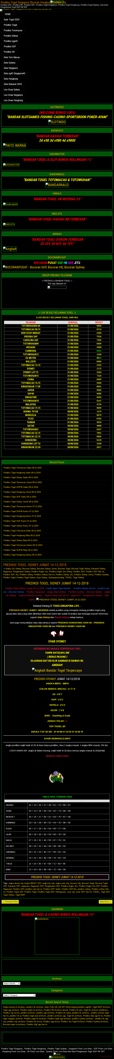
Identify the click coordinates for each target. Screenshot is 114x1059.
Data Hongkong (11, 78)
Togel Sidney (78, 577)
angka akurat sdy (16, 883)
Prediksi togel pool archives (34, 1016)
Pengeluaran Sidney (21, 571)
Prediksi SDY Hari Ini (95, 571)
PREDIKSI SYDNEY (45, 679)
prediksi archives (28, 1013)
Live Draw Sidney (12, 89)
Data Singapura (11, 68)
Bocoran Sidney (29, 569)
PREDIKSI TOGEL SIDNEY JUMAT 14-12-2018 (34, 565)
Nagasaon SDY (37, 886)
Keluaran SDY (14, 886)
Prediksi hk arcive (34, 1021)
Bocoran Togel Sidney (80, 569)
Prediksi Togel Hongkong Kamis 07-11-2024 (22, 516)
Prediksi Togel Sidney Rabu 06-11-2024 (20, 540)
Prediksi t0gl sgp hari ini (37, 1024)
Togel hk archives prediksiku (95, 1010)
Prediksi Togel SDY (46, 892)
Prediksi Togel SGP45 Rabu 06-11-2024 (21, 550)
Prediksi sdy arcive (11, 1013)
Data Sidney (43, 617)
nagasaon (25, 886)
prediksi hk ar (15, 1016)
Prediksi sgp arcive (51, 1021)
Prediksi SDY (79, 571)
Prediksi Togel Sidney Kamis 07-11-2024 (21, 526)
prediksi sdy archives (16, 1021)
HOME (8, 14)
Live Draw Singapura (13, 95)
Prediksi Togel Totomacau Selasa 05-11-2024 (23, 545)
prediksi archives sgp (56, 1016)
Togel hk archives (74, 1016)
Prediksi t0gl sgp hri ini (93, 1016)
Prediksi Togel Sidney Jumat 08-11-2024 (21, 502)
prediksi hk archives (34, 1007)
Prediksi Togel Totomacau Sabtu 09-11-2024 (22, 468)
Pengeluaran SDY (52, 886)
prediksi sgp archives (45, 1013)
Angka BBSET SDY (32, 883)
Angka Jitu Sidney (13, 569)
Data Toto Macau (12, 57)
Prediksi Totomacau (13, 30)
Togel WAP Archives (101, 1007)
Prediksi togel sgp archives (59, 1018)
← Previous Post (10, 902)
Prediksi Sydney (102, 574)
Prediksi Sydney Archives (97, 1021)
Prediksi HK (9, 51)
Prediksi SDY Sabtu (52, 889)
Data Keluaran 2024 (13, 84)
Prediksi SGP (10, 46)
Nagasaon (7, 571)
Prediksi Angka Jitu (39, 571)
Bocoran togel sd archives (14, 1024)
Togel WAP (20, 895)
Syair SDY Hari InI (84, 892)
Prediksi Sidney (11, 35)
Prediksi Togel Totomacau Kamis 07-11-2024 (23, 506)
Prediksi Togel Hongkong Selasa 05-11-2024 (22, 555)
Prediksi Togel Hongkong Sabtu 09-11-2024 (22, 473)
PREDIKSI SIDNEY (18, 610)
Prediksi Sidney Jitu (64, 574)
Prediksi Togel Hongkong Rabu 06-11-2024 (22, 535)
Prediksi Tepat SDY (15, 892)
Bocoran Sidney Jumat (47, 569)
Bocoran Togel (64, 569)
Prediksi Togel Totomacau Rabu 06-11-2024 (22, 531)
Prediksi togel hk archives (35, 1018)
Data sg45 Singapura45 (14, 73)
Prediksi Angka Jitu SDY (89, 886)
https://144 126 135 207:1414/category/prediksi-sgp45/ (68, 1007)
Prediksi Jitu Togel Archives (73, 1021)
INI (90, 622)
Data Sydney (9, 62)
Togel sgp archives (11, 1010)
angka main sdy (62, 883)
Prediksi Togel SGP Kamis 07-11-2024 (20, 521)
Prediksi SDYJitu (69, 889)
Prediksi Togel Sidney (26, 577)
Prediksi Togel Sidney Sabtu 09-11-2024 (21, 477)
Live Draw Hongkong (13, 100)
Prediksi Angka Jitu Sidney (60, 571)
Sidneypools (60, 892)
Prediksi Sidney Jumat (84, 574)
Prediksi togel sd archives (31, 1010)
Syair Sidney (41, 577)
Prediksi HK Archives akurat (56, 1010)
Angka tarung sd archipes (14, 1007)
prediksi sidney (84, 889)
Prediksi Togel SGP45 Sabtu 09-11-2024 (21, 487)
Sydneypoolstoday (56, 577)
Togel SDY (105, 892)
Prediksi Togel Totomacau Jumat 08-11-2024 (23, 482)
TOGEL (68, 577)
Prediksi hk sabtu (63, 1013)
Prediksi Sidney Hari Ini (44, 574)
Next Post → (105, 902)
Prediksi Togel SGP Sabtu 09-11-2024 (20, 497)
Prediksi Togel (10, 25)
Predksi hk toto (75, 1010)
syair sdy (71, 892)
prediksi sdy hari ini (34, 889)
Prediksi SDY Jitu (11, 574)
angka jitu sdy (48, 883)
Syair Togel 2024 (11, 19)
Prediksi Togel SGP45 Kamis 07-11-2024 (21, 511)
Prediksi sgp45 (11, 41)
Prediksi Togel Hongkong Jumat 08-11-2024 (22, 492)
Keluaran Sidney (98, 569)
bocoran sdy (75, 883)
